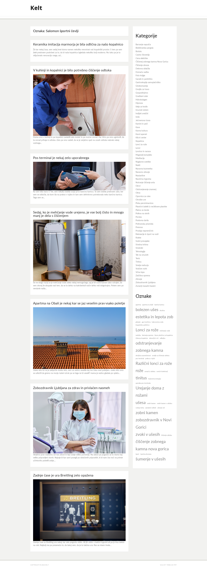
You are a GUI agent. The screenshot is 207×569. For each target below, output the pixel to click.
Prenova (139, 227)
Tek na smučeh (142, 255)
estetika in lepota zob (154, 317)
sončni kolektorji (162, 371)
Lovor (138, 148)
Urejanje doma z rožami (150, 391)
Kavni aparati (141, 134)
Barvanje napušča (143, 45)
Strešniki (139, 248)
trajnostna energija (154, 379)
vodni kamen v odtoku (164, 403)
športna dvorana (145, 454)
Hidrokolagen (141, 100)
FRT (175, 565)
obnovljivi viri (154, 338)
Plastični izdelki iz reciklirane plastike (151, 207)
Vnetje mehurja (142, 265)
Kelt (36, 8)
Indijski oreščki (142, 114)
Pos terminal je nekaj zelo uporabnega (61, 158)
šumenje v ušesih (151, 459)
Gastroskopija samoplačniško (148, 82)
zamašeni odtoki (150, 408)
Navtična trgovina (143, 179)
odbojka (162, 338)
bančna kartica (159, 305)
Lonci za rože (141, 145)
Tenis (138, 259)
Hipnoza (139, 103)
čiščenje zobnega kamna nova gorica (152, 445)
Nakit (138, 165)
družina (162, 310)
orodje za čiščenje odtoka (160, 355)
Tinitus (138, 262)
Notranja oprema (147, 335)
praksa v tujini (150, 358)
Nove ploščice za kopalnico (163, 335)
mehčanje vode (165, 331)
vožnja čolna (140, 408)
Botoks (139, 52)
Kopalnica (140, 141)
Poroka (139, 217)
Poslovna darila (142, 220)
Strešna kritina (142, 245)
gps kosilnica (146, 322)
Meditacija (140, 158)
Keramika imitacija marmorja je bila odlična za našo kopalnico (78, 44)
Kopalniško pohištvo (142, 325)
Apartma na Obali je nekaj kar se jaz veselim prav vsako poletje (79, 303)
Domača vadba (142, 72)
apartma (138, 305)
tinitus (141, 378)
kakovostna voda (157, 322)
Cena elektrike (142, 58)
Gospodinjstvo (142, 93)
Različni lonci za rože (154, 363)
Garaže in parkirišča (144, 79)
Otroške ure (141, 200)
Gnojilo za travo (142, 89)
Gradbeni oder (142, 96)
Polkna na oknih (142, 214)
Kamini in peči (142, 124)
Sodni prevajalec (143, 241)
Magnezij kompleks (144, 155)
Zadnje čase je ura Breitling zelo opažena (63, 475)
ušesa (141, 403)
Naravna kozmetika (144, 169)
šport (137, 454)
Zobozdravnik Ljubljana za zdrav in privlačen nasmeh (71, 388)
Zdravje (139, 279)
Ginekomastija (142, 86)
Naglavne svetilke (143, 162)
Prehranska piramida (144, 224)
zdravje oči (161, 408)
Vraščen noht (141, 269)
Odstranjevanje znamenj (146, 190)
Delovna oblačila (143, 69)
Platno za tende (142, 210)
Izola (138, 117)
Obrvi (138, 186)
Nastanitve (140, 176)
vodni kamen (151, 403)
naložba (138, 335)
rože (139, 371)
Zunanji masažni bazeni (145, 286)
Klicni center (141, 138)
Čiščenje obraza (142, 65)
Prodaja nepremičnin (144, 231)
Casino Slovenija (143, 55)
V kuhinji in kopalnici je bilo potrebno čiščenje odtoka (72, 70)
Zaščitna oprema (143, 276)
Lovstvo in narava (143, 151)
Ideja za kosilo (142, 107)
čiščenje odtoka (166, 435)
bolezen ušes (147, 310)
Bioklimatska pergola (144, 48)
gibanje (138, 322)
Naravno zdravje (143, 172)
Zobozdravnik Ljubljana (145, 283)
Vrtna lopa (140, 272)
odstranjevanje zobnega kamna (149, 347)
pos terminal (140, 358)
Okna (138, 193)
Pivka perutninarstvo (144, 203)
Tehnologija (140, 252)
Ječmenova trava (143, 121)
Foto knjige (140, 76)
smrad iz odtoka (149, 371)
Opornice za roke (143, 196)
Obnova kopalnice (142, 338)
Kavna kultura (142, 131)
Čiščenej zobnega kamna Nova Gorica (152, 62)
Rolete (138, 238)
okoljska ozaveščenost (143, 355)
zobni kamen (147, 413)
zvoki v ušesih (148, 434)
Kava (138, 127)
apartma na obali (147, 305)
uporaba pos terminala (143, 383)
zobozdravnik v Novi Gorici (154, 423)
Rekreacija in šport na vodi (147, 234)
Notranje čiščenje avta (145, 183)
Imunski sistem (142, 110)
